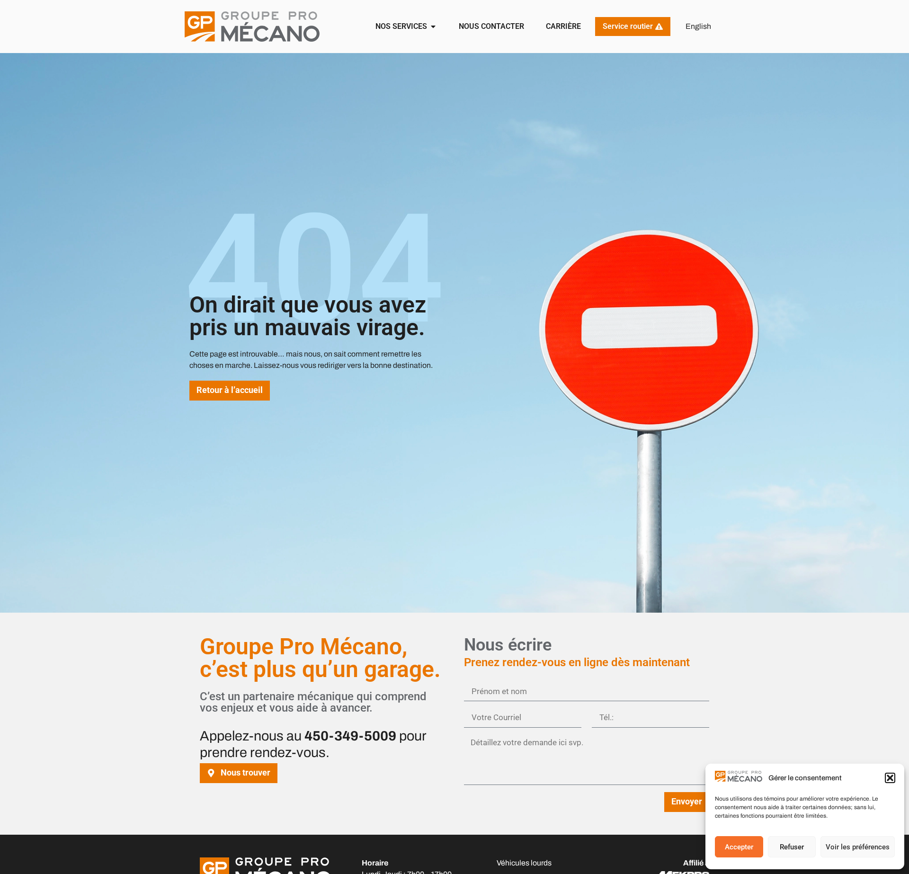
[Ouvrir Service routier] (659, 26)
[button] (890, 778)
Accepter (739, 847)
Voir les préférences (858, 847)
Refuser (792, 847)
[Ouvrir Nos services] (433, 26)
